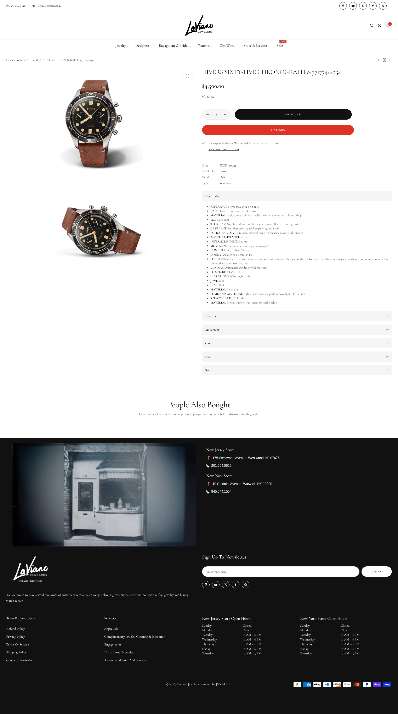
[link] (122, 45)
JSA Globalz (224, 684)
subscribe (376, 571)
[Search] (372, 25)
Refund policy (15, 629)
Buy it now (278, 130)
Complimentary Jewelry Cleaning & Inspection (134, 636)
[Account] (379, 25)
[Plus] (225, 114)
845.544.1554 (221, 492)
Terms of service (17, 644)
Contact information (19, 660)
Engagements (112, 644)
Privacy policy (15, 636)
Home (9, 60)
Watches (21, 60)
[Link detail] (343, 6)
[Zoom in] (187, 76)
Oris (222, 177)
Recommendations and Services (125, 660)
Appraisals (111, 629)
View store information (224, 149)
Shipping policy (16, 652)
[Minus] (207, 114)
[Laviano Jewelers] (199, 25)
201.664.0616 (221, 466)
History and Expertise (118, 652)
